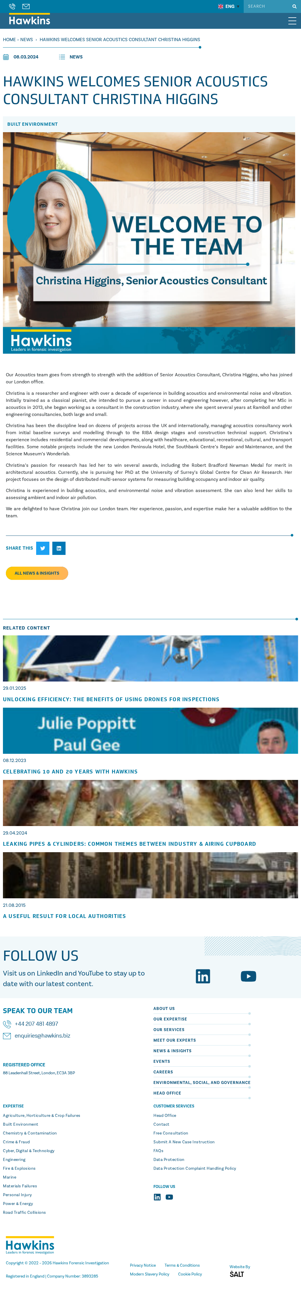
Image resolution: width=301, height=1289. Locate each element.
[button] (42, 548)
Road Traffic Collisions (24, 1212)
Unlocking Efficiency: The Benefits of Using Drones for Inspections (111, 699)
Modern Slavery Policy (149, 1274)
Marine (9, 1177)
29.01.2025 (14, 688)
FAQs (158, 1151)
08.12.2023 (14, 760)
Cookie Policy (190, 1274)
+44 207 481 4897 (36, 1024)
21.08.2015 (14, 905)
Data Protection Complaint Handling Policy (194, 1168)
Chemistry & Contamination (30, 1133)
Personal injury (17, 1195)
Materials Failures (20, 1186)
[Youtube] (248, 976)
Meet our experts (174, 1040)
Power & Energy (18, 1203)
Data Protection (169, 1159)
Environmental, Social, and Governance (202, 1082)
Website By (240, 1267)
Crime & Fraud (16, 1142)
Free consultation (170, 1133)
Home (9, 40)
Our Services (169, 1030)
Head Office (167, 1093)
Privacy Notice (143, 1265)
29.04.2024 (15, 833)
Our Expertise (170, 1019)
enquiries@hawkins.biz (42, 1036)
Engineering (14, 1159)
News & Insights (172, 1051)
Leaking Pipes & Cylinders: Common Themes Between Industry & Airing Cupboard (129, 844)
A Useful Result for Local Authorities (64, 916)
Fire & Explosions (19, 1168)
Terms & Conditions (182, 1265)
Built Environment (21, 1124)
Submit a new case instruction (184, 1142)
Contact (161, 1124)
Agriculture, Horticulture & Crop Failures (42, 1115)
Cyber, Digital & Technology (29, 1151)
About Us (164, 1008)
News (26, 40)
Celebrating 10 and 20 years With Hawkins (70, 772)
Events (161, 1061)
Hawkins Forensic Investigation (81, 1263)
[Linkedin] (203, 976)
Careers (163, 1072)
